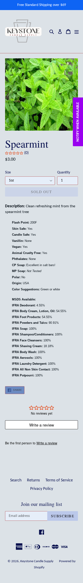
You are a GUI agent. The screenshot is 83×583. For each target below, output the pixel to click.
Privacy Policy (41, 489)
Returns (33, 480)
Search (15, 480)
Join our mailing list (41, 504)
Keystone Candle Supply (36, 561)
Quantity (63, 172)
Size (8, 172)
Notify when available (78, 122)
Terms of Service (59, 480)
